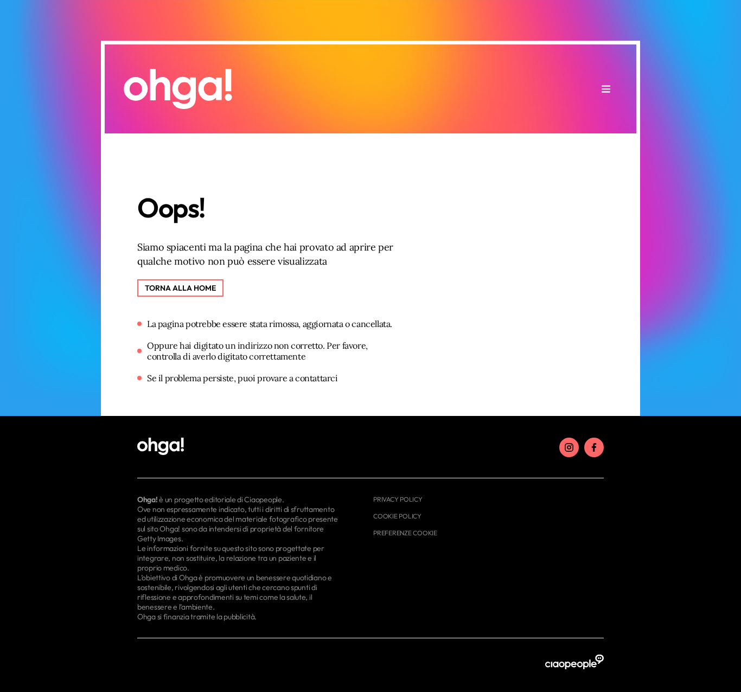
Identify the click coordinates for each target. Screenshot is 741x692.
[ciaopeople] (574, 662)
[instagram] (569, 447)
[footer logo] (239, 447)
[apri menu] (606, 89)
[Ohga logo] (178, 89)
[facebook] (594, 447)
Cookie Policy (397, 516)
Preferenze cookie (405, 533)
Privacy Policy (398, 499)
